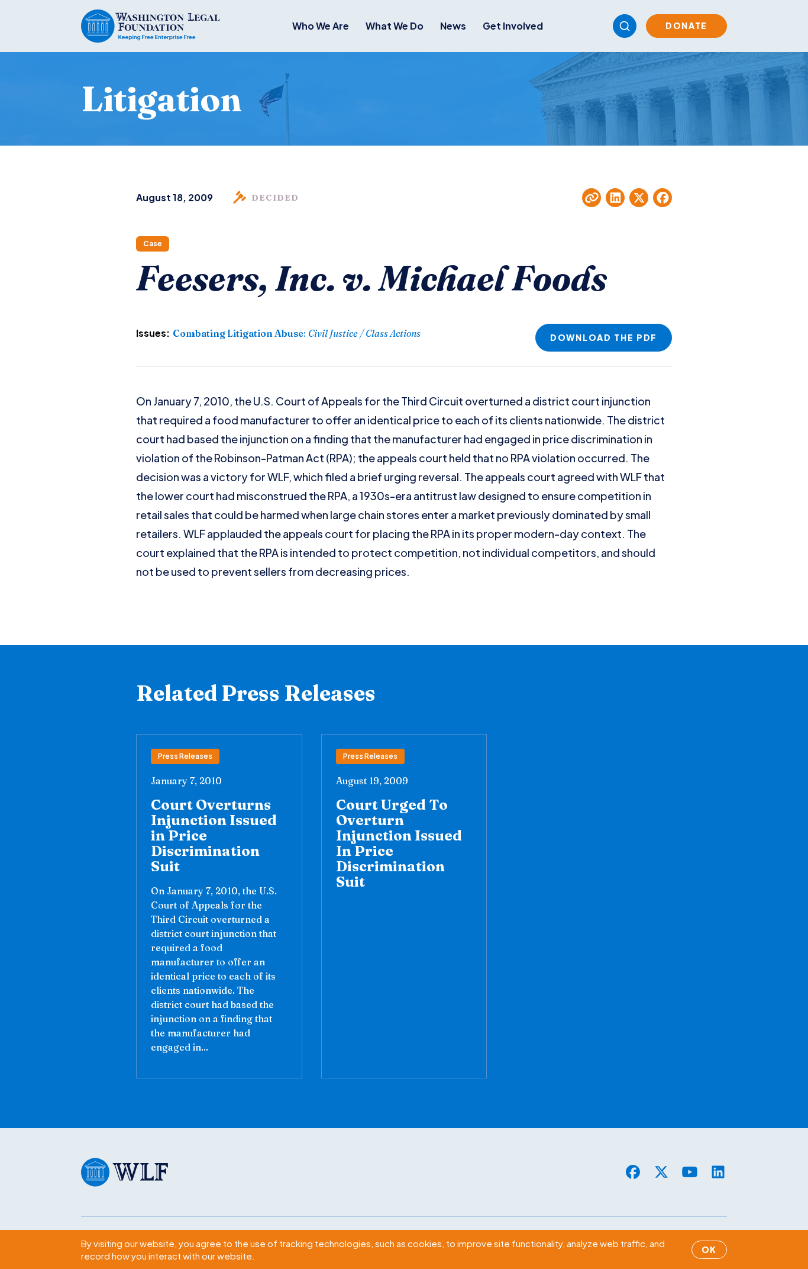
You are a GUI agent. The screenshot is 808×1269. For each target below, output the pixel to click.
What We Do (395, 26)
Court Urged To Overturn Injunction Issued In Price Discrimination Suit (399, 843)
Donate (686, 25)
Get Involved (513, 26)
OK (709, 1249)
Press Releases (185, 756)
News (453, 26)
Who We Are (320, 26)
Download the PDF (603, 337)
